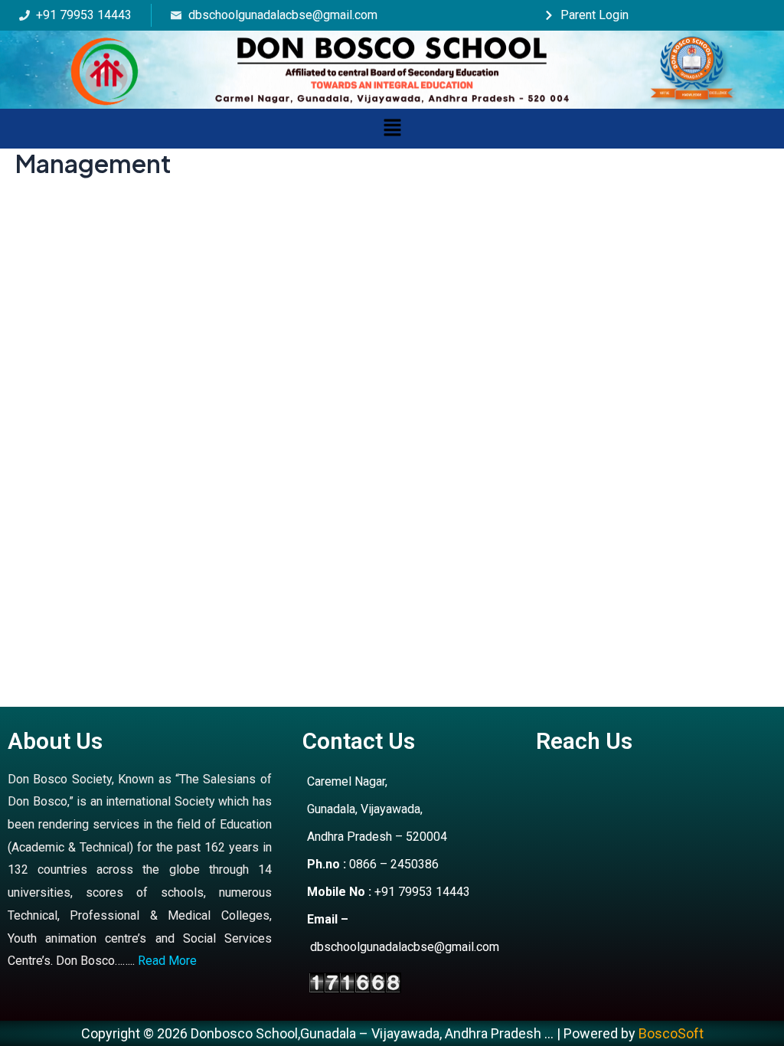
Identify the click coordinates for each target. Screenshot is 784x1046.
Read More (167, 960)
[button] (392, 128)
